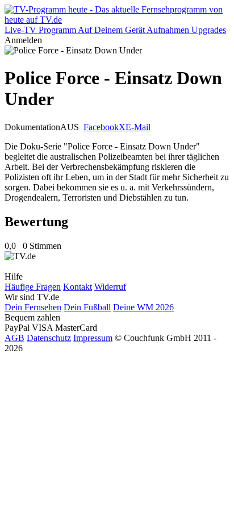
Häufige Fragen (33, 287)
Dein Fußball (87, 307)
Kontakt (77, 287)
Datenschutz (49, 338)
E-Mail (138, 127)
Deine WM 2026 (143, 307)
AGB (14, 338)
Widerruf (110, 287)
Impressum (92, 338)
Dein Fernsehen (33, 307)
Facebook (101, 127)
